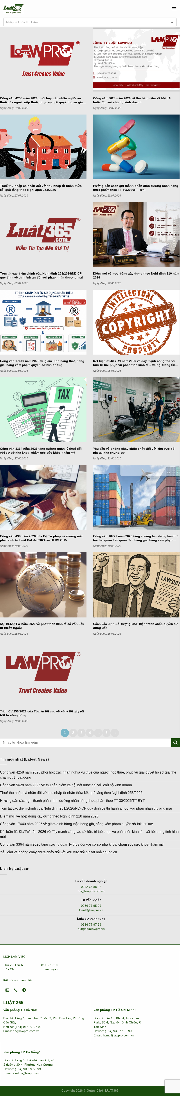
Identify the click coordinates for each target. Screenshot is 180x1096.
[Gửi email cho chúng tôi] (7, 990)
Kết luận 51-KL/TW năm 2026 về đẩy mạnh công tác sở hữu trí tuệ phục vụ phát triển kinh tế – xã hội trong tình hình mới (89, 834)
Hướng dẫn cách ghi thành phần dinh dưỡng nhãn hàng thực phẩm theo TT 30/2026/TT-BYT (72, 801)
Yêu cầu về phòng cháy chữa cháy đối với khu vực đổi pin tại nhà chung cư (58, 852)
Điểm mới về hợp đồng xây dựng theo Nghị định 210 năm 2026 (49, 816)
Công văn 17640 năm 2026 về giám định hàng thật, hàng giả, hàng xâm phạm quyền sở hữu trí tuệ (76, 824)
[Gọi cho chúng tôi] (16, 990)
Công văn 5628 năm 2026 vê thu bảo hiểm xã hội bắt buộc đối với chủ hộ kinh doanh (66, 785)
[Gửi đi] (172, 22)
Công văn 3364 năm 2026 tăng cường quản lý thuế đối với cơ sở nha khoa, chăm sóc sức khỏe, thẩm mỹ (82, 844)
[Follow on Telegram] (24, 990)
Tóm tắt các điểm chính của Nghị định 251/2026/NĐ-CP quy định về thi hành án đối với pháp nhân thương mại (86, 808)
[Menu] (174, 8)
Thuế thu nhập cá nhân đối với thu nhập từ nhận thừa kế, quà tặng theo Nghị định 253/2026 (71, 793)
